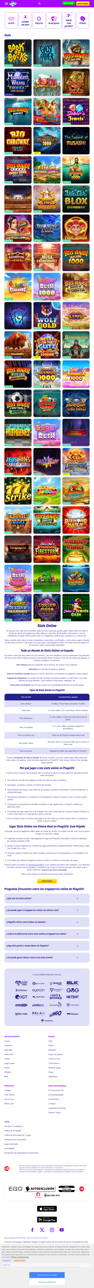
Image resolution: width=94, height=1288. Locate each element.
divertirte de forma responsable (54, 869)
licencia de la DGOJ (36, 865)
